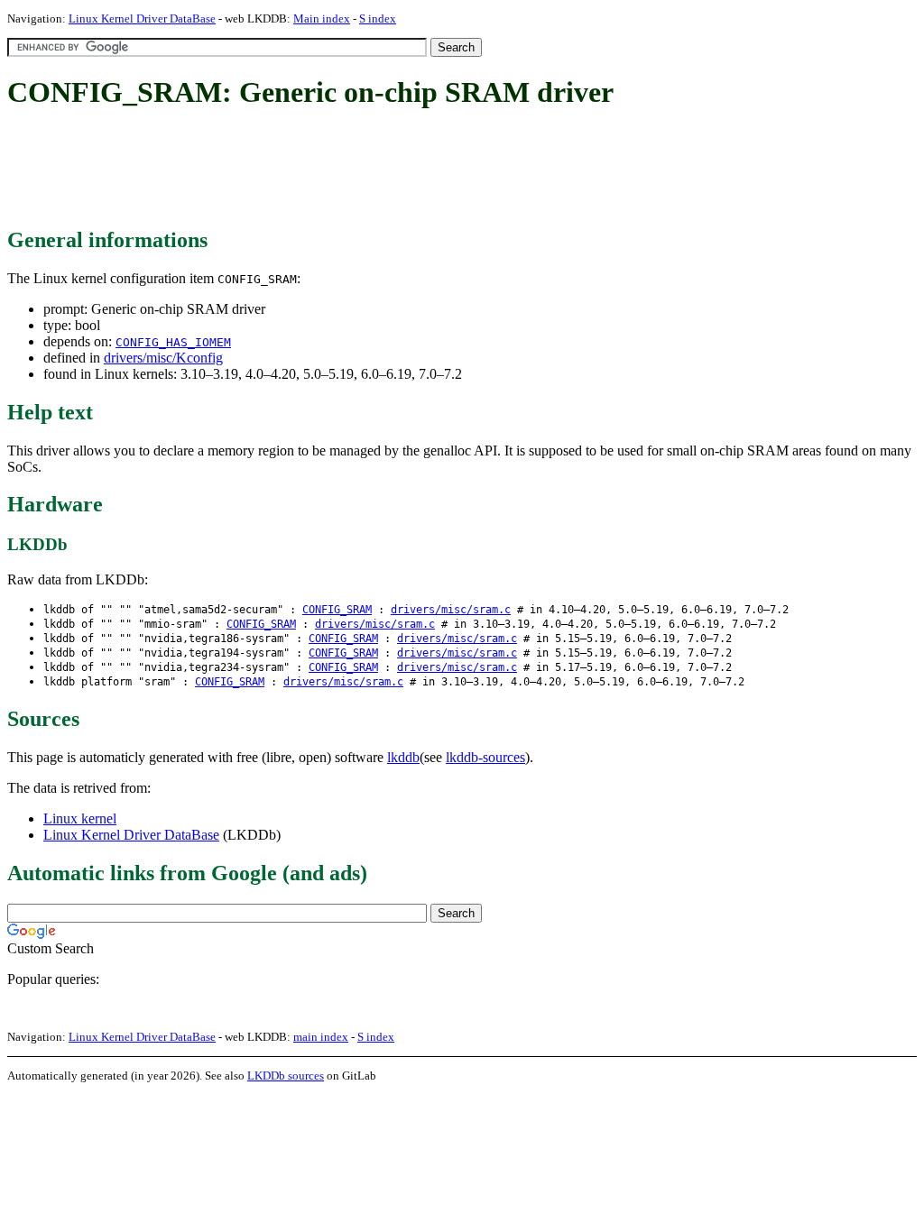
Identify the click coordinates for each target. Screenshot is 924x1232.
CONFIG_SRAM (337, 609)
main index (320, 1037)
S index (377, 18)
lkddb (403, 757)
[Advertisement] (335, 169)
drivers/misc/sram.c (451, 609)
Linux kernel (79, 818)
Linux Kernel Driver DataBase (142, 18)
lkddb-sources (485, 757)
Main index (321, 18)
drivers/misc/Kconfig (163, 357)
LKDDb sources (285, 1075)
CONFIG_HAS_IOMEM (173, 342)
